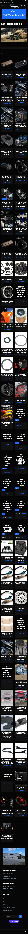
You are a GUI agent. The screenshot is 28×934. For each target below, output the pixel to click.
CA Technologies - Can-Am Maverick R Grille (21, 709)
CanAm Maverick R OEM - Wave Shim (21, 504)
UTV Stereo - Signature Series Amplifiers (21, 74)
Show (25, 931)
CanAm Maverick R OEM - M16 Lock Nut (21, 528)
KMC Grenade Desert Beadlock (7, 302)
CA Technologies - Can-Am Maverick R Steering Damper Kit (21, 734)
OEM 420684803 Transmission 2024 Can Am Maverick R (21, 683)
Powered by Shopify (18, 931)
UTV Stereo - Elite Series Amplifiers (7, 73)
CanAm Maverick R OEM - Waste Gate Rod (21, 482)
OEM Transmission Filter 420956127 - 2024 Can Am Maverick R (7, 672)
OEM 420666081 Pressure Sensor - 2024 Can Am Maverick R (20, 623)
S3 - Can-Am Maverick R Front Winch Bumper (7, 424)
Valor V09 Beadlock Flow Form (20, 607)
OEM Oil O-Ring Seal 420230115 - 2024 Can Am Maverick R (7, 351)
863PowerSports (12, 931)
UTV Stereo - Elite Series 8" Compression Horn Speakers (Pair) (7, 204)
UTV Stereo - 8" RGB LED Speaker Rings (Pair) (7, 230)
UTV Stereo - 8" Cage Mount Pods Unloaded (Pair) (21, 254)
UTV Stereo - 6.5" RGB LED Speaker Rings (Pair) (21, 230)
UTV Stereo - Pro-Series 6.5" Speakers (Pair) (21, 151)
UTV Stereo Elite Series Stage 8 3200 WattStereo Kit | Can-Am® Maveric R (7, 99)
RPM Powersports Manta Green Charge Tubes (7, 461)
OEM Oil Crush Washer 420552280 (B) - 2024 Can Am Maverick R (7, 376)
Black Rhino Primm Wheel (21, 278)
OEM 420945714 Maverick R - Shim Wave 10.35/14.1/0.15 (7, 506)
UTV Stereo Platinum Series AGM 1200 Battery (21, 787)
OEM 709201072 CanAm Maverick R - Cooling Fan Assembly (20, 459)
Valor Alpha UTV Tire (7, 775)
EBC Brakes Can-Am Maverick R (7, 633)
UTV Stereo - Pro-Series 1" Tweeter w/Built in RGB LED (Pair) (7, 178)
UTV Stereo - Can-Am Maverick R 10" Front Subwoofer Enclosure (7, 152)
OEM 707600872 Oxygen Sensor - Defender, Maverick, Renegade (7, 609)
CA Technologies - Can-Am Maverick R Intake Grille (21, 658)
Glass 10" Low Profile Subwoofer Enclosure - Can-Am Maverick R (20, 292)
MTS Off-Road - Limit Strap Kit (7, 558)
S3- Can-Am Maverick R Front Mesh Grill (21, 399)
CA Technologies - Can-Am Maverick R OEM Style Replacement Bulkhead (7, 735)
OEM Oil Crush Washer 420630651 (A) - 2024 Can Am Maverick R (21, 351)
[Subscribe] (20, 916)
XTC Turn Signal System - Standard (7, 278)
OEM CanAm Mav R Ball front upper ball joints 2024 (20, 413)
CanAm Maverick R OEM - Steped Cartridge (7, 528)
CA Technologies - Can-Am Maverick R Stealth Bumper (7, 709)
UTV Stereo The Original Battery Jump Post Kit (21, 812)
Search (4, 901)
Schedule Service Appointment (9, 907)
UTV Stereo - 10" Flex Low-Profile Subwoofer (7, 125)
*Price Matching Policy (7, 910)
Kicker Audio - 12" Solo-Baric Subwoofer (21, 559)
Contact (4, 898)
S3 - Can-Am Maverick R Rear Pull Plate (21, 437)
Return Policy (5, 904)
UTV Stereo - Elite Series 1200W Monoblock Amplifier (7, 254)
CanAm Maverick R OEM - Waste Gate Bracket (7, 483)
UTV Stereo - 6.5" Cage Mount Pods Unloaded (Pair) (21, 177)
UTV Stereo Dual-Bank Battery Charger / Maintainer (7, 837)
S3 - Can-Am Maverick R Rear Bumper (7, 436)
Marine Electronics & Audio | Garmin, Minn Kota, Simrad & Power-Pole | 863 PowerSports (14, 467)
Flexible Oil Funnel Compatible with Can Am (7, 326)
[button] (2, 6)
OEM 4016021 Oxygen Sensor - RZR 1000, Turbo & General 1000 (21, 584)
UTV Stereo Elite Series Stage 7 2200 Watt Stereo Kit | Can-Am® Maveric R (20, 126)
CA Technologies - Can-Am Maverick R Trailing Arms (21, 761)
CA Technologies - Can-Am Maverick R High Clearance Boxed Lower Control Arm (7, 762)
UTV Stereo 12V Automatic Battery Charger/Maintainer (7, 812)
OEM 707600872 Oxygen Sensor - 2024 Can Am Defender (7, 584)
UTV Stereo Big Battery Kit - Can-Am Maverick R (21, 376)
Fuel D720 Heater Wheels (7, 399)
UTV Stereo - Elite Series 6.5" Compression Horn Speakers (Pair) (21, 204)
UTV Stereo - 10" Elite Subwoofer (7, 657)
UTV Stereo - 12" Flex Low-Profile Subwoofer (21, 99)
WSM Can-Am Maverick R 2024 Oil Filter (21, 325)
